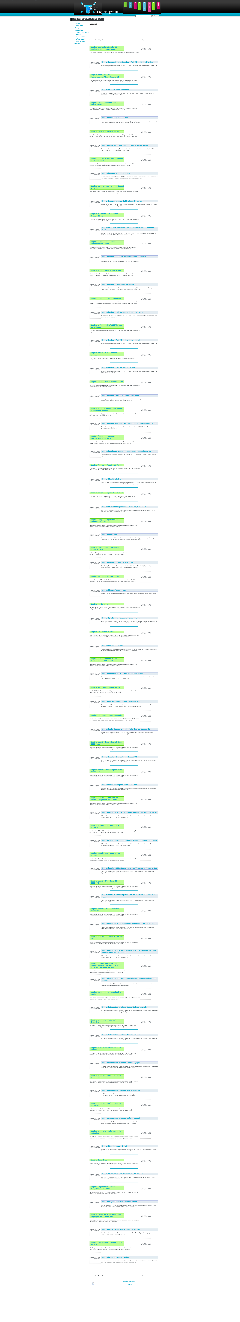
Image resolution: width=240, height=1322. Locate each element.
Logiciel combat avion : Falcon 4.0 (116, 173)
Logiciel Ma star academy (112, 646)
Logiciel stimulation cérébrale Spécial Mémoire (121, 1090)
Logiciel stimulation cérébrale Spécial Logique (121, 1063)
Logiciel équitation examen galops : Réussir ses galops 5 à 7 (126, 451)
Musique (78, 28)
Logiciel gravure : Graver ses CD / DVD (118, 562)
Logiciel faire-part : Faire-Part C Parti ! (106, 465)
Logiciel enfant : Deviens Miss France (106, 270)
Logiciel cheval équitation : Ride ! (115, 118)
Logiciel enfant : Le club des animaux (106, 298)
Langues (78, 34)
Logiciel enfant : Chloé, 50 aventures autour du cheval (124, 257)
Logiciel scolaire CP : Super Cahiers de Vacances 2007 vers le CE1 (129, 924)
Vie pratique (79, 25)
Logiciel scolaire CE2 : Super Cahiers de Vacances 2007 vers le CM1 (129, 840)
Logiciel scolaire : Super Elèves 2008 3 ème (119, 785)
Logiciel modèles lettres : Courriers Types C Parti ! (122, 673)
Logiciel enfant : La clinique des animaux (118, 284)
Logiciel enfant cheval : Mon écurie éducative (120, 395)
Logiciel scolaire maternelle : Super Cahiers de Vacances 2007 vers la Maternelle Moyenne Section (105, 965)
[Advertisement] (124, 31)
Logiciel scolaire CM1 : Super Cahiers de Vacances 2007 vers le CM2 (129, 868)
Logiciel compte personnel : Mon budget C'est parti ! (123, 201)
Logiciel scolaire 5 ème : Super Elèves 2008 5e (121, 757)
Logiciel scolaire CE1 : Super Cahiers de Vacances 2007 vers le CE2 (129, 812)
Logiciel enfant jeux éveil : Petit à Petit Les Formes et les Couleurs (129, 423)
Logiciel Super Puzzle (99, 1160)
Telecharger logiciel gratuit (129, 1281)
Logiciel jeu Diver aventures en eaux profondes (121, 618)
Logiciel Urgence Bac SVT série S (115, 1257)
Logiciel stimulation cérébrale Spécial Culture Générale (124, 1007)
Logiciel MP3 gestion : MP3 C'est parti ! (107, 687)
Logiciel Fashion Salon (111, 479)
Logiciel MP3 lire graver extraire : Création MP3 (121, 701)
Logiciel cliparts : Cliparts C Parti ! (105, 131)
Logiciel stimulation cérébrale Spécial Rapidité (121, 1118)
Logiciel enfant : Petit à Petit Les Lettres (107, 382)
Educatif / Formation (82, 32)
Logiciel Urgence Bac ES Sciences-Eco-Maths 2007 (122, 1174)
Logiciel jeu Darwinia (99, 604)
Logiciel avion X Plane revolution (115, 90)
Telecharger (82, 16)
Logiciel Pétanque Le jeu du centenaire (106, 715)
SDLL (88, 16)
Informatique (79, 30)
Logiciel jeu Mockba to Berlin (102, 632)
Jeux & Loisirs (80, 37)
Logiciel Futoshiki (109, 534)
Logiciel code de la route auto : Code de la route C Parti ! (125, 145)
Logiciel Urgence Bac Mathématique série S (119, 1202)
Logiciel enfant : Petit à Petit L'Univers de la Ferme (122, 312)
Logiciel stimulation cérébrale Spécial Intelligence (122, 1035)
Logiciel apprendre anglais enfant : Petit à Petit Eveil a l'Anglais (127, 62)
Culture (77, 23)
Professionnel (79, 39)
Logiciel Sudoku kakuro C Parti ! (115, 1146)
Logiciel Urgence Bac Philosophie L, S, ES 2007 (121, 1229)
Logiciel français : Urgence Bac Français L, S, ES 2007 (124, 507)
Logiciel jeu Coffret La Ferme (114, 590)
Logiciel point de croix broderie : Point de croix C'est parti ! (126, 729)
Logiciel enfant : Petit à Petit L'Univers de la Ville (121, 340)
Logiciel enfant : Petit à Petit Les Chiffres (118, 368)
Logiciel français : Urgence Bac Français (107, 493)
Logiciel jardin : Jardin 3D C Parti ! (105, 576)
